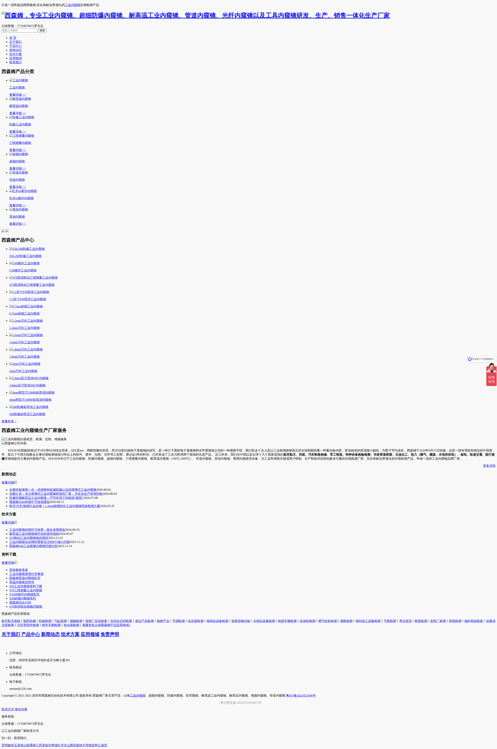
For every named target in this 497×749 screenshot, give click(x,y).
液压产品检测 (144, 621)
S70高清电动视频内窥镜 (25, 606)
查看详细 (8, 482)
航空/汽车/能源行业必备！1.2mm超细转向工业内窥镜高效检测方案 (54, 506)
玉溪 (17, 745)
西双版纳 (76, 745)
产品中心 (15, 46)
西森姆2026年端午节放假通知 (29, 502)
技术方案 (15, 54)
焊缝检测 (455, 621)
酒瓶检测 (346, 621)
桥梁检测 (421, 621)
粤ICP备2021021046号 (301, 695)
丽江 (36, 745)
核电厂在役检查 (96, 621)
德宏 (92, 745)
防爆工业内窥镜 (20, 124)
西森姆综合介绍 (20, 602)
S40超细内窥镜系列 (22, 598)
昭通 (29, 745)
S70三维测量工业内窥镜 (25, 590)
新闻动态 (15, 50)
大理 (85, 745)
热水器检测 (71, 625)
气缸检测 (60, 621)
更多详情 (489, 465)
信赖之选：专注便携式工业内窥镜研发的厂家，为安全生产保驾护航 (56, 493)
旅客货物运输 (240, 621)
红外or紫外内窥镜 (21, 198)
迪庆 (104, 745)
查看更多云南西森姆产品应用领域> (106, 625)
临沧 (48, 745)
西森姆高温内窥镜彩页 (24, 578)
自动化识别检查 (121, 621)
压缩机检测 (307, 621)
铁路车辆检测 (287, 621)
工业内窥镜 (72, 5)
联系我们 (15, 62)
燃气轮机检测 (327, 621)
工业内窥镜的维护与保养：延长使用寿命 (37, 529)
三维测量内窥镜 (20, 142)
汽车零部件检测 (28, 625)
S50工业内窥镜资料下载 (25, 586)
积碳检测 (45, 621)
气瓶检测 (390, 621)
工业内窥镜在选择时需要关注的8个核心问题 (39, 542)
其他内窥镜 (17, 216)
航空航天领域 (11, 621)
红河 (60, 745)
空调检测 (178, 621)
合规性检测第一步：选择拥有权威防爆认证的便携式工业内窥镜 (52, 489)
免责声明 (110, 634)
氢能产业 (163, 621)
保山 (23, 745)
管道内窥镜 (17, 179)
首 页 (12, 37)
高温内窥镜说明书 (21, 582)
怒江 (98, 745)
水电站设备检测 (264, 621)
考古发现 (405, 621)
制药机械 (29, 621)
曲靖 (11, 745)
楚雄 (54, 745)
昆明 (5, 745)
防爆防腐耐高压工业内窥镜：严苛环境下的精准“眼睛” (46, 497)
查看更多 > (9, 421)
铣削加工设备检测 (368, 621)
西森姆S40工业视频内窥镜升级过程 (33, 546)
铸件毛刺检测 (51, 625)
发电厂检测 (438, 621)
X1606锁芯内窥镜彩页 (24, 594)
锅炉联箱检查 (473, 621)
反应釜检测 (195, 621)
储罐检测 (76, 621)
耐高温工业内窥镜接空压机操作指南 (34, 533)
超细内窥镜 (17, 161)
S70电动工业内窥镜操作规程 (28, 537)
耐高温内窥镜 (18, 106)
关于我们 (15, 41)
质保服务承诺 (18, 570)
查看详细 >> (17, 94)
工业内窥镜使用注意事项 (26, 574)
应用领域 (15, 58)
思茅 (42, 745)
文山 (67, 745)
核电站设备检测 (217, 621)
